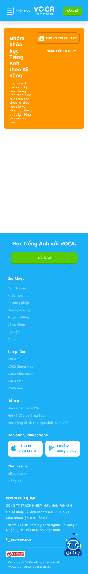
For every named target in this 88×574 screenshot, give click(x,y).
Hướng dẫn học (20, 310)
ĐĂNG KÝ (72, 10)
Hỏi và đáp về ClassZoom (28, 415)
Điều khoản (17, 474)
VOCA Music (17, 388)
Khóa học (15, 295)
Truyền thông (18, 317)
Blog (11, 339)
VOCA (12, 359)
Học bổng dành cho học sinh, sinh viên (38, 423)
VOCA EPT (15, 381)
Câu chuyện (17, 288)
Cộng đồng (16, 325)
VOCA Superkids (20, 366)
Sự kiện (13, 332)
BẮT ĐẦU (44, 258)
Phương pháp (18, 303)
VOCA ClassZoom (21, 374)
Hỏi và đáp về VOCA (23, 408)
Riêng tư (14, 481)
